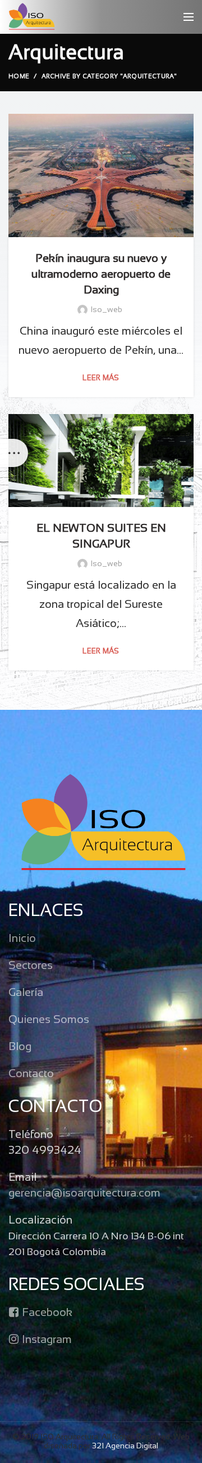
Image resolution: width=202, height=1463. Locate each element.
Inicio (22, 938)
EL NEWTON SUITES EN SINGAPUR (101, 536)
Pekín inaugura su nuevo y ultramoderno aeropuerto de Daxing (101, 275)
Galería (25, 993)
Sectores (30, 965)
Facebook (45, 1313)
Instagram (45, 1340)
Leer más (100, 378)
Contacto (31, 1074)
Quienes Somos (48, 1020)
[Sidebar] (14, 453)
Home (18, 76)
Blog (19, 1047)
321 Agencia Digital (125, 1446)
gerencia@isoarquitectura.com (84, 1193)
